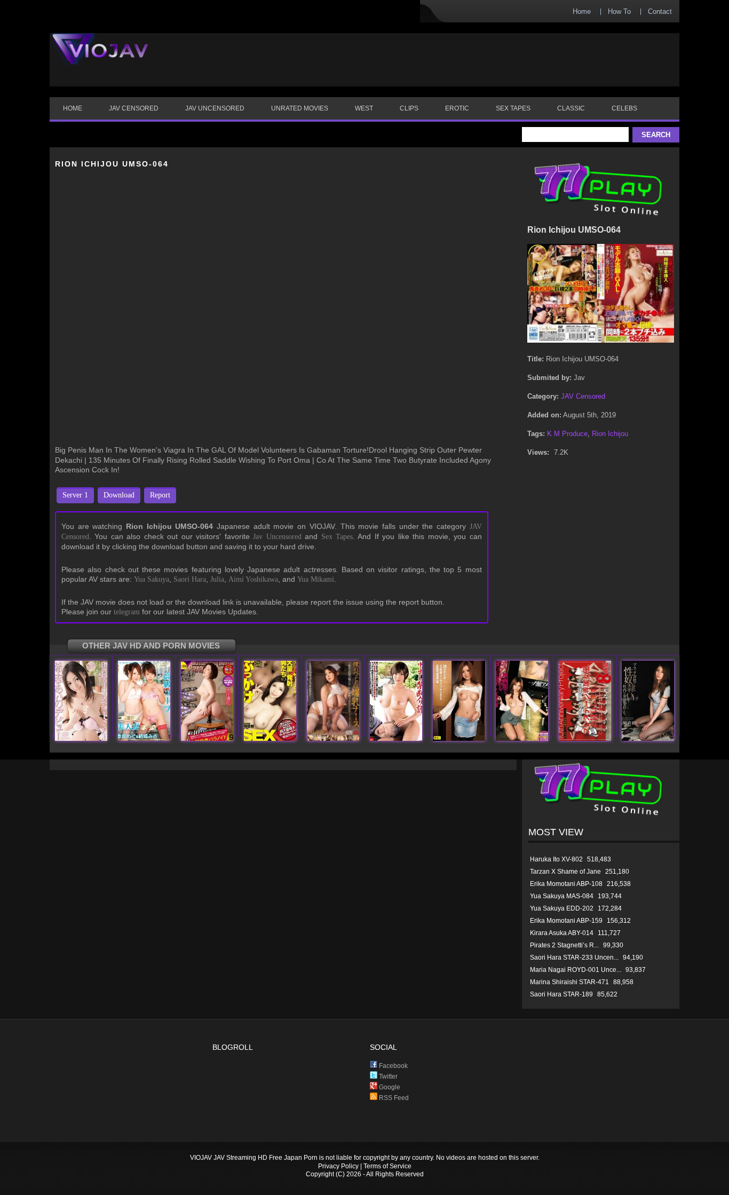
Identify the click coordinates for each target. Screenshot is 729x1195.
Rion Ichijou (610, 434)
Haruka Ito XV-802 (556, 859)
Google (388, 1087)
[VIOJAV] (100, 57)
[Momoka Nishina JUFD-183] (333, 738)
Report (160, 495)
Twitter (387, 1076)
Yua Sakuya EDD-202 (561, 908)
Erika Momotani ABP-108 (566, 884)
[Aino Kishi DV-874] (81, 738)
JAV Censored (583, 396)
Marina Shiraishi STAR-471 (569, 982)
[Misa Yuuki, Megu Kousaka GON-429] (144, 738)
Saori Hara (189, 579)
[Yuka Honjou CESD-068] (207, 738)
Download (119, 495)
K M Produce (567, 434)
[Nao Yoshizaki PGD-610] (648, 738)
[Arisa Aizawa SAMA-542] (459, 738)
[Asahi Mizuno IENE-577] (396, 738)
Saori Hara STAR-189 (561, 994)
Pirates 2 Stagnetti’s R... (564, 945)
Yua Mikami (315, 579)
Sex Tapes (337, 537)
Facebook (392, 1066)
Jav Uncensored (277, 537)
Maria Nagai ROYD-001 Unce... (575, 970)
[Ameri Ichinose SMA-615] (522, 738)
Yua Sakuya (151, 579)
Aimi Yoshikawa (253, 579)
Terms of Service (387, 1166)
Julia (217, 579)
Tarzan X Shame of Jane (565, 871)
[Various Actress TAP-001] (585, 738)
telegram (127, 612)
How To (619, 11)
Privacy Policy (338, 1166)
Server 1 (75, 495)
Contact (660, 11)
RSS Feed (393, 1098)
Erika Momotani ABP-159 (566, 920)
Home (582, 11)
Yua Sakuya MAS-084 (561, 896)
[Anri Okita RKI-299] (270, 738)
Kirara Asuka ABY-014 (561, 933)
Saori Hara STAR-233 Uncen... (574, 957)
